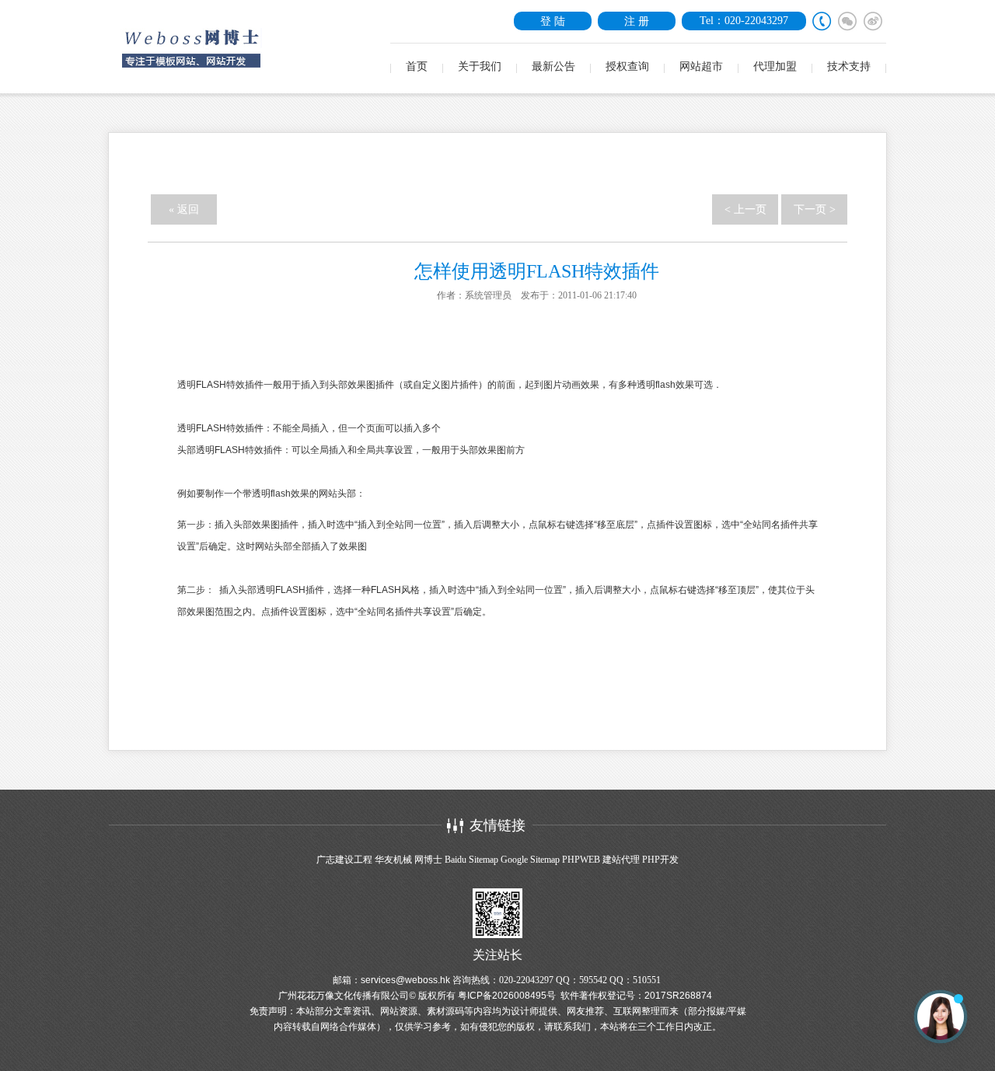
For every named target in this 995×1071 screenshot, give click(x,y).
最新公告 (553, 66)
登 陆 (552, 21)
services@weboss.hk (405, 980)
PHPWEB (581, 859)
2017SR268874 (678, 995)
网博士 (428, 859)
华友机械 (393, 859)
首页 (417, 66)
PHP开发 (660, 859)
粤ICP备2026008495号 (507, 995)
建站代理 (621, 859)
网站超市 (701, 66)
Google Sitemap (530, 859)
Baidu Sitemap (471, 859)
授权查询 (627, 66)
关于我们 (479, 66)
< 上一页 (745, 209)
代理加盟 (775, 66)
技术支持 (849, 66)
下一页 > (815, 209)
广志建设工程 (344, 859)
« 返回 (184, 209)
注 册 (636, 21)
